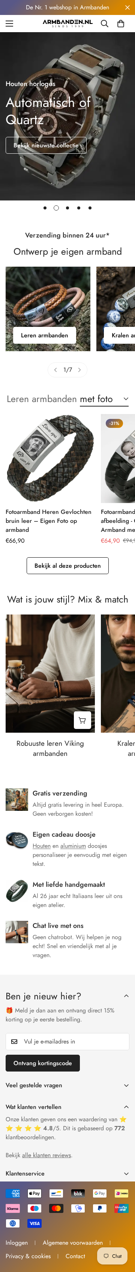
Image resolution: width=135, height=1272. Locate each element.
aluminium (73, 846)
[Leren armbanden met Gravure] (48, 309)
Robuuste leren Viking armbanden (50, 748)
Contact (75, 1256)
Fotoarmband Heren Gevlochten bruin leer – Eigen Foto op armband (49, 521)
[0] (120, 23)
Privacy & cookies (28, 1256)
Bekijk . (39, 1155)
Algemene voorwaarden (73, 1242)
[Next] (79, 369)
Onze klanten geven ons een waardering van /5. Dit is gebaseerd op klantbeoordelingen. (66, 1128)
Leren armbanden (44, 335)
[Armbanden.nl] (68, 23)
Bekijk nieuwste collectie (46, 145)
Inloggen (17, 1242)
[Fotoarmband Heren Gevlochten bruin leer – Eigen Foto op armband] (50, 458)
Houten (42, 846)
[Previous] (55, 369)
